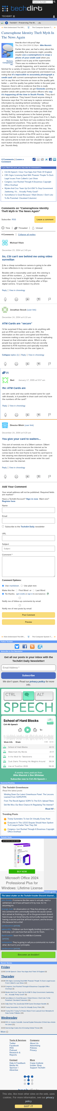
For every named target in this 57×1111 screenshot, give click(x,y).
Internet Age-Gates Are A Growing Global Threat (22, 1028)
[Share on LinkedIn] (54, 159)
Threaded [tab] (22, 228)
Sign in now (32, 499)
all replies (27, 234)
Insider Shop (36, 1065)
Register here (8, 501)
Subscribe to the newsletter (25, 526)
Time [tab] (7, 228)
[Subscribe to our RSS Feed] (32, 646)
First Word (23, 590)
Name (5, 505)
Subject (5, 544)
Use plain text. (30, 586)
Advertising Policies (35, 1046)
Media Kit (14, 1065)
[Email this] (38, 159)
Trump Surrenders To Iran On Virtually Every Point (29, 819)
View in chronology (17, 290)
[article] (17, 925)
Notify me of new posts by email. (17, 608)
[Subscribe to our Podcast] (40, 646)
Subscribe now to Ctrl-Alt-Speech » (29, 779)
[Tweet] (46, 159)
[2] (5, 372)
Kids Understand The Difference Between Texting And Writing (27, 27)
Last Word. (41, 590)
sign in (30, 594)
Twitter (13, 1043)
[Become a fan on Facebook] (25, 646)
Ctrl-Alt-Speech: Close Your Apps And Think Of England (28, 172)
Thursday (7, 976)
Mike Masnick (45, 45)
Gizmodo (40, 89)
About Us (34, 1043)
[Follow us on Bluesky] (17, 646)
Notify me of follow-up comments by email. (21, 601)
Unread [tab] (39, 228)
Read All (50, 809)
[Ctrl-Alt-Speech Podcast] (28, 701)
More (3, 1032)
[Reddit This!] (42, 159)
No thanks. (10, 594)
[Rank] (5, 819)
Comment (7, 554)
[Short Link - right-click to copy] (34, 159)
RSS (14, 219)
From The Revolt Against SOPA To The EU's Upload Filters (29, 801)
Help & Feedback (17, 1063)
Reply (4, 290)
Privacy (33, 1050)
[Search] (54, 2)
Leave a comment (45, 219)
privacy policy (37, 681)
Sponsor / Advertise (14, 1069)
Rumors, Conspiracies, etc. (8, 62)
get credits (21, 594)
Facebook (14, 1045)
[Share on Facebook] (50, 159)
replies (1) (10, 355)
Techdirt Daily (27, 526)
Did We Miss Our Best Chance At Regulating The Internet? (29, 805)
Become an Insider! (28, 955)
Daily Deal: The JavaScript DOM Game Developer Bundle (26, 1004)
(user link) (31, 310)
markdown (14, 586)
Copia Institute (36, 1063)
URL (4, 533)
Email (4, 516)
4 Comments (7, 159)
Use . (12, 586)
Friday (5, 967)
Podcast (13, 1050)
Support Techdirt (37, 1068)
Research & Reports (15, 1053)
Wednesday (9, 1017)
